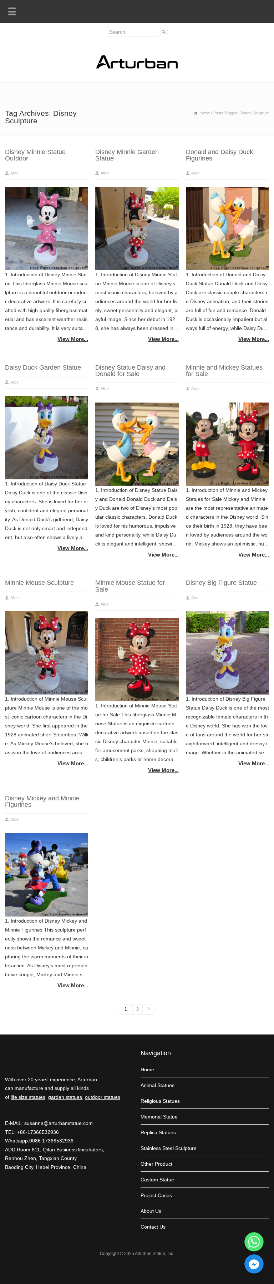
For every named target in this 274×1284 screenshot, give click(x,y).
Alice (14, 173)
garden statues (65, 1097)
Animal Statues (157, 1085)
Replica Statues (158, 1132)
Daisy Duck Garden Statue (43, 367)
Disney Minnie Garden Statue (127, 155)
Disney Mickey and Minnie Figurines (42, 801)
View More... (72, 339)
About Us (151, 1211)
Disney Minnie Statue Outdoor (35, 155)
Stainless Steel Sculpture (169, 1148)
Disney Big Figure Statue (221, 582)
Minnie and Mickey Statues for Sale (224, 370)
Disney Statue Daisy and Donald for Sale (130, 370)
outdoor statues (102, 1097)
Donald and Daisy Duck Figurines (219, 155)
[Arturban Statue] (137, 67)
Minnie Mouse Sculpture (39, 582)
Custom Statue (157, 1179)
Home (147, 1069)
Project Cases (156, 1195)
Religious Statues (160, 1101)
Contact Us (153, 1227)
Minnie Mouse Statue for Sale (130, 586)
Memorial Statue (159, 1117)
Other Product (156, 1164)
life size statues (28, 1097)
